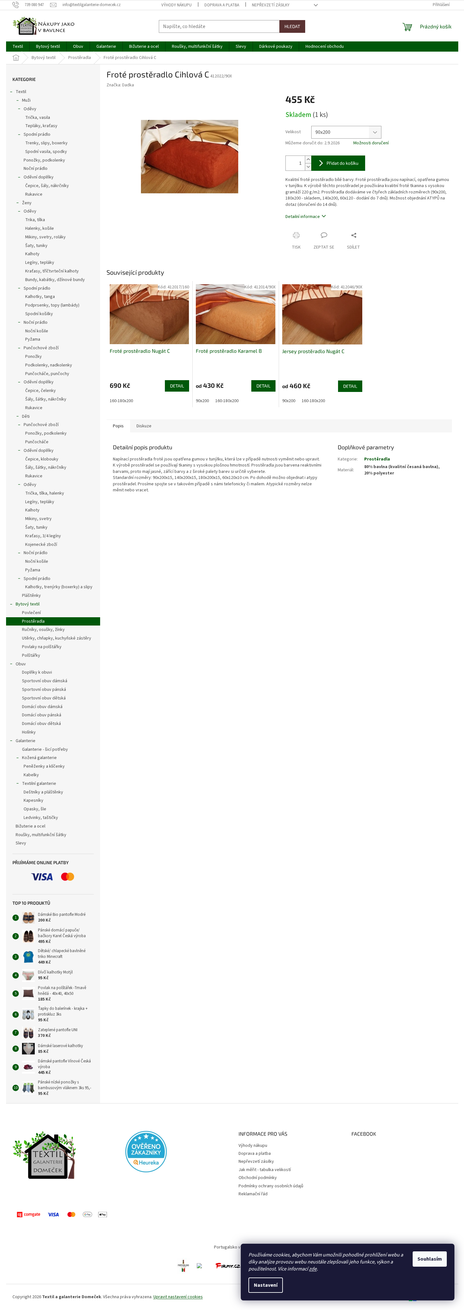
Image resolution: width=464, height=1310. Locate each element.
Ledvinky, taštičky (41, 817)
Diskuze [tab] (143, 426)
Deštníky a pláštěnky (43, 792)
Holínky (29, 732)
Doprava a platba (221, 5)
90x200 (202, 401)
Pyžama (32, 339)
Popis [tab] (118, 426)
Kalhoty (32, 254)
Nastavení (265, 1285)
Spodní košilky (39, 314)
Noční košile (36, 331)
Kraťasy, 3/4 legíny (43, 536)
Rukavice (33, 194)
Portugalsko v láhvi (232, 1247)
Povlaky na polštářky (42, 647)
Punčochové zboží (41, 348)
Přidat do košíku (342, 163)
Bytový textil (28, 604)
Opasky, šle (35, 809)
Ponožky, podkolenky (44, 160)
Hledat (292, 26)
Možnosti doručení (371, 143)
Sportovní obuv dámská (44, 681)
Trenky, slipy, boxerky (46, 143)
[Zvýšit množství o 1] (308, 159)
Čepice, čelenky (40, 390)
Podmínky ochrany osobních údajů (271, 1186)
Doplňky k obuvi (37, 672)
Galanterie (25, 741)
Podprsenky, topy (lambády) (52, 305)
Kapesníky (33, 800)
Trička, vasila (37, 117)
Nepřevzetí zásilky (271, 5)
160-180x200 (121, 401)
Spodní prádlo (37, 134)
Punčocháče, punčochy (47, 374)
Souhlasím (429, 1259)
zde (313, 1268)
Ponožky (33, 356)
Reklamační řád (253, 1194)
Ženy (27, 203)
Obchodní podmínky (258, 1178)
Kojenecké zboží (41, 544)
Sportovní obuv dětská (44, 698)
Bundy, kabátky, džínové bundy (55, 280)
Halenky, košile (39, 228)
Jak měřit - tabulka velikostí (265, 1170)
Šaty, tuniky (36, 245)
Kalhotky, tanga (40, 296)
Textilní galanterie (39, 783)
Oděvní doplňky (39, 177)
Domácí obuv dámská (42, 707)
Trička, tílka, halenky (44, 493)
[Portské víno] (183, 1266)
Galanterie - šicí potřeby (45, 749)
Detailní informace (302, 217)
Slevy (21, 843)
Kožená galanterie (39, 758)
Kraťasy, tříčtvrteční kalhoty (52, 271)
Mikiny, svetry (38, 519)
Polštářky (31, 655)
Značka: (120, 85)
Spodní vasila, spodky (46, 151)
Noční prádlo (36, 168)
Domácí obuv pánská (41, 715)
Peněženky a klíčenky (44, 766)
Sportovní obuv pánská (44, 689)
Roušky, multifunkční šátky (41, 835)
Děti (26, 416)
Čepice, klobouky (41, 459)
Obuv (21, 664)
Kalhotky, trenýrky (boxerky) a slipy (58, 587)
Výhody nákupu (176, 5)
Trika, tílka (35, 220)
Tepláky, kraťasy (41, 126)
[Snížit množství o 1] (308, 166)
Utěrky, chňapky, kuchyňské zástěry (56, 638)
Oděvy (30, 109)
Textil (21, 92)
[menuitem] (17, 46)
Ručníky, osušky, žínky (43, 629)
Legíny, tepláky (39, 262)
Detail (177, 385)
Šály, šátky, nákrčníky (45, 399)
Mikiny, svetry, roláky (45, 237)
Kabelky (31, 775)
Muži (26, 100)
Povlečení (31, 613)
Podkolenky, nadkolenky (48, 365)
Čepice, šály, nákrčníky (47, 186)
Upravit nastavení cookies (178, 1297)
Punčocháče (36, 442)
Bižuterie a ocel (30, 826)
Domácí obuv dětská (41, 723)
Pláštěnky (31, 595)
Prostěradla (33, 621)
